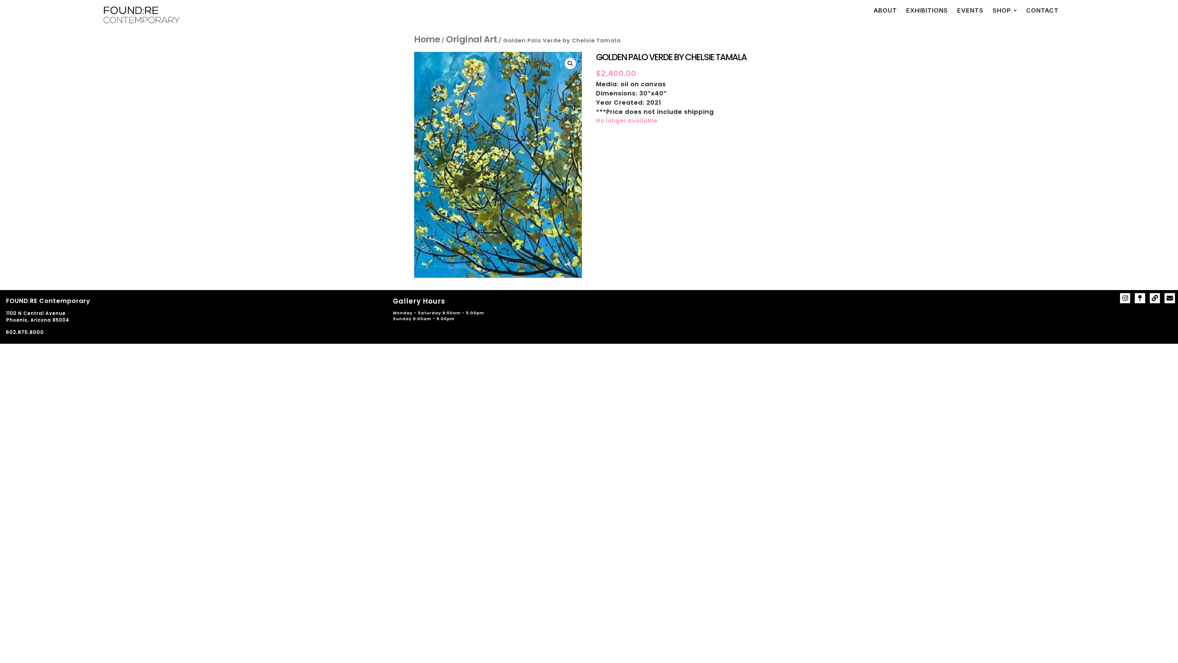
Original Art (471, 39)
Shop (1002, 10)
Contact (1042, 10)
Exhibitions (927, 10)
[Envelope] (1170, 298)
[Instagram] (1125, 298)
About (885, 10)
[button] (1005, 10)
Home (427, 39)
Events (970, 10)
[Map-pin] (1140, 298)
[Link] (1155, 298)
